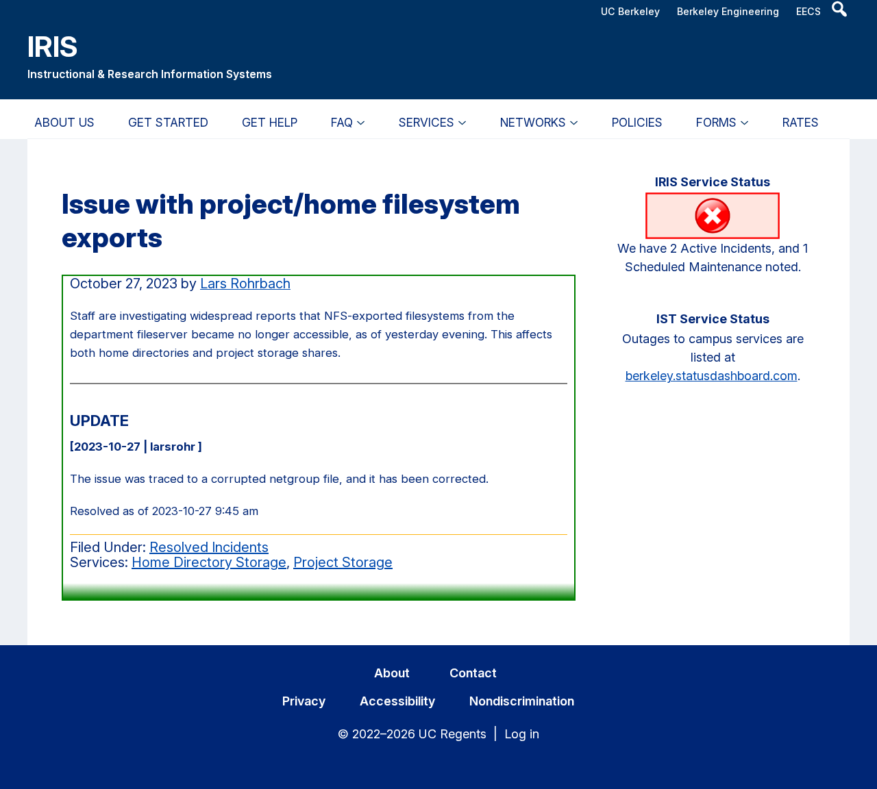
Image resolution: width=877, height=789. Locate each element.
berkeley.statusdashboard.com (712, 375)
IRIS (52, 46)
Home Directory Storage (209, 562)
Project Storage (343, 562)
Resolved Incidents (209, 547)
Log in (521, 734)
